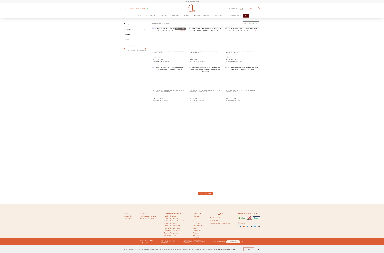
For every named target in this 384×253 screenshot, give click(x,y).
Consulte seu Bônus (234, 16)
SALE (246, 16)
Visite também (233, 8)
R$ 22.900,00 (141, 51)
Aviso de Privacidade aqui (226, 249)
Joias (139, 16)
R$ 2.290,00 (131, 51)
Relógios (163, 16)
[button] (135, 29)
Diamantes (175, 16)
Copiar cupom (233, 241)
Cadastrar (229, 207)
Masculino (218, 16)
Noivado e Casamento (202, 16)
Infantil (186, 16)
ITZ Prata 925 (151, 16)
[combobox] (126, 8)
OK (249, 249)
